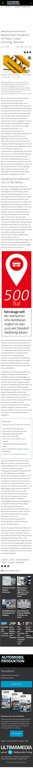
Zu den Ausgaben (16, 733)
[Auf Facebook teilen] (25, 52)
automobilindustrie (22, 560)
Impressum (16, 757)
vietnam (11, 562)
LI (27, 740)
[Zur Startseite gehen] (13, 3)
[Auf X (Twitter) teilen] (28, 52)
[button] (2, 634)
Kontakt (20, 759)
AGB (2, 757)
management (20, 562)
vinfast (4, 562)
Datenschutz (8, 757)
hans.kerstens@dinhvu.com (16, 439)
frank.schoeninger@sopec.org (17, 454)
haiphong (5, 560)
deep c (12, 560)
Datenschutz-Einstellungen (9, 759)
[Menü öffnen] (2, 3)
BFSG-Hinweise (25, 757)
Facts (25, 759)
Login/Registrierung (31, 3)
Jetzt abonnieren (16, 684)
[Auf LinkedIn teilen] (30, 52)
